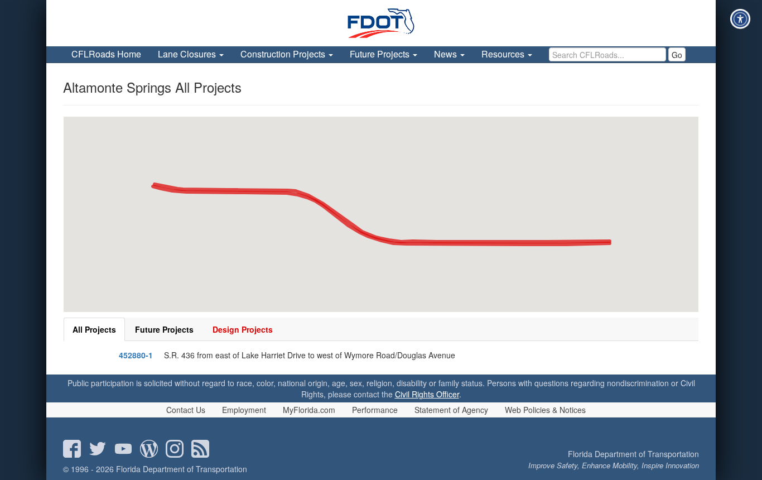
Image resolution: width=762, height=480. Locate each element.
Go (677, 54)
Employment (244, 409)
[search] (607, 54)
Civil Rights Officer (427, 394)
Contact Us (185, 409)
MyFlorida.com (309, 409)
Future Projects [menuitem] (381, 53)
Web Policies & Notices (545, 409)
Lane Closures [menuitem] (188, 53)
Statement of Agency (451, 409)
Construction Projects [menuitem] (283, 53)
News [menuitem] (446, 53)
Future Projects (164, 329)
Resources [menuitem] (504, 53)
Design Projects (243, 329)
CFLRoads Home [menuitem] (106, 53)
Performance (375, 409)
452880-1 (136, 355)
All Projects (94, 329)
